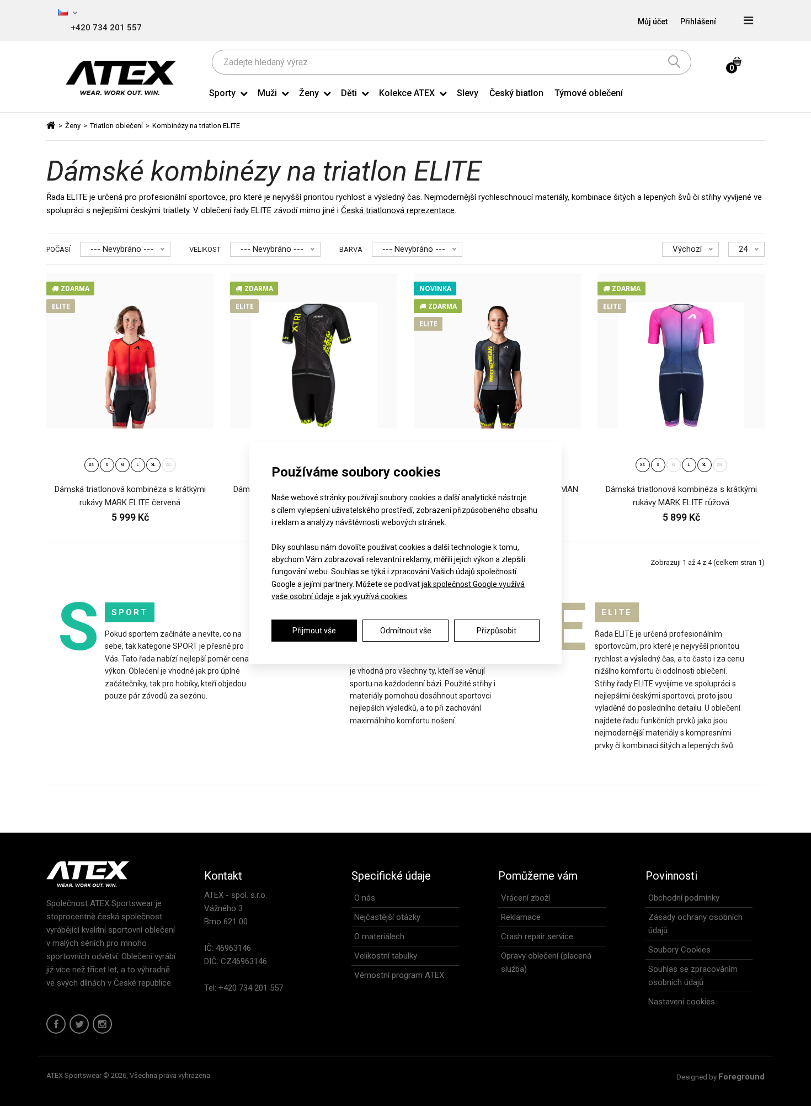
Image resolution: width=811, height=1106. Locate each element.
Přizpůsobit (496, 630)
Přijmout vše (314, 630)
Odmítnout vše (405, 630)
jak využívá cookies (374, 596)
